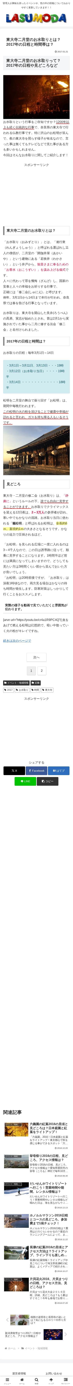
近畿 (37, 682)
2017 (10, 690)
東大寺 (48, 690)
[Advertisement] (36, 195)
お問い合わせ (54, 1373)
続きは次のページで (17, 640)
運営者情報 (19, 1373)
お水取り (23, 690)
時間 (36, 690)
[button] (47, 781)
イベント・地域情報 (17, 682)
